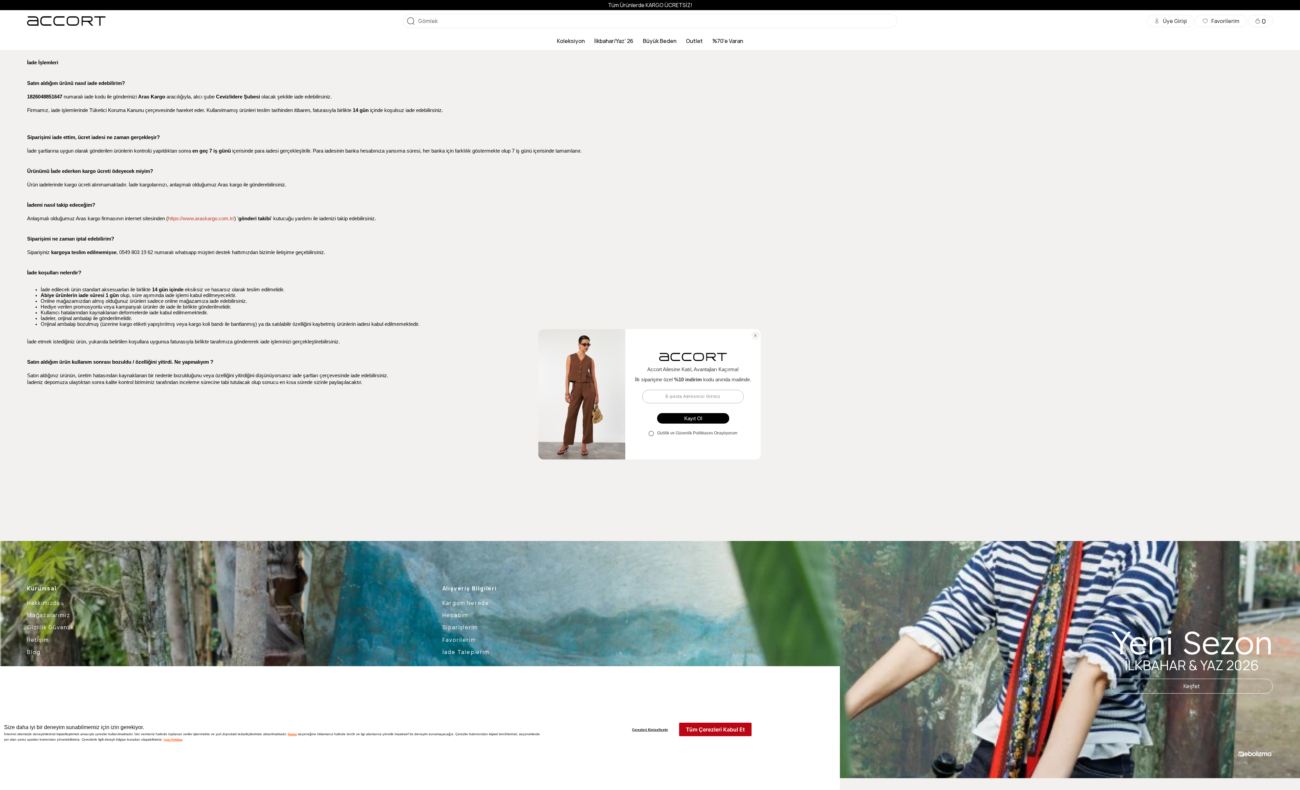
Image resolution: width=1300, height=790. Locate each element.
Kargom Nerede (465, 603)
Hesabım (455, 615)
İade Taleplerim (466, 652)
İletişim (38, 640)
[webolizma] (1255, 754)
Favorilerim (459, 640)
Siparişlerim (460, 627)
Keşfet (1192, 686)
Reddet (292, 734)
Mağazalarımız (48, 615)
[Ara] (410, 21)
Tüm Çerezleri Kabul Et (715, 729)
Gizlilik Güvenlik (50, 627)
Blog (34, 652)
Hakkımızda (43, 603)
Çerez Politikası (173, 739)
